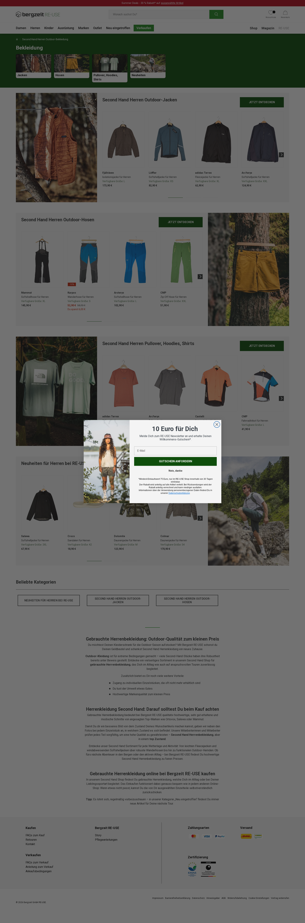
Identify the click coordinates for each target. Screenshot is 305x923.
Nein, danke (175, 470)
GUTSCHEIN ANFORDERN (175, 461)
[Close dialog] (217, 424)
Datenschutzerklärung (179, 493)
